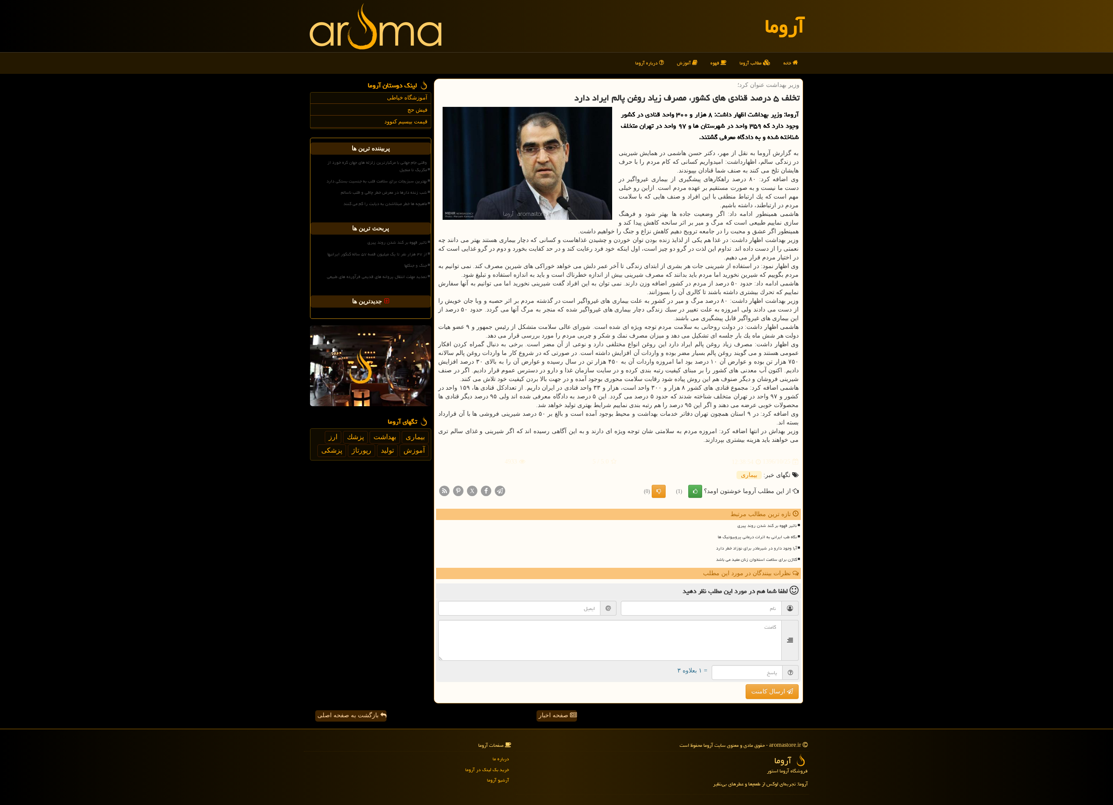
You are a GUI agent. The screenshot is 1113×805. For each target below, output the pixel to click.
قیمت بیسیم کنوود (405, 121)
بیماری (749, 475)
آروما (784, 26)
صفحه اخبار (554, 715)
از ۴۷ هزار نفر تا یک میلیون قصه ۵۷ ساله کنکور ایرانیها (377, 254)
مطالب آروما (751, 62)
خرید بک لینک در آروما (487, 769)
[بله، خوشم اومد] (695, 491)
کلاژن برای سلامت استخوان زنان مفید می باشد (756, 559)
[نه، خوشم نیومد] (659, 491)
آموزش (684, 62)
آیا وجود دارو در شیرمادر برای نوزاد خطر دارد (756, 548)
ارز (333, 437)
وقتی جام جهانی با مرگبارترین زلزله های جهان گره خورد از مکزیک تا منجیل (377, 166)
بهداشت (384, 437)
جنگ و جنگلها (415, 265)
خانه (788, 62)
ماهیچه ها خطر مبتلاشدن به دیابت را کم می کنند (385, 203)
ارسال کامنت (769, 691)
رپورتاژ (361, 450)
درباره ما (501, 758)
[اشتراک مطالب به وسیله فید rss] (444, 490)
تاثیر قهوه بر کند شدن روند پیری (767, 525)
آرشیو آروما (498, 780)
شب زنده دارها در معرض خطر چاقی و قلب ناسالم (384, 192)
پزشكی (331, 450)
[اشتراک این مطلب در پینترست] (458, 490)
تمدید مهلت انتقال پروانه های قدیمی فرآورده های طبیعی (377, 276)
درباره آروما (647, 62)
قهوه (715, 62)
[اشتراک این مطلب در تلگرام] (500, 490)
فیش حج (417, 109)
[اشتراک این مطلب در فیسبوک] (486, 490)
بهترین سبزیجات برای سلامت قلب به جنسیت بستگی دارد (377, 181)
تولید (387, 450)
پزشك (355, 437)
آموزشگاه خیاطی (407, 97)
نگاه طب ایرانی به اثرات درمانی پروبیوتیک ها (757, 537)
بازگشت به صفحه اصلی (348, 715)
